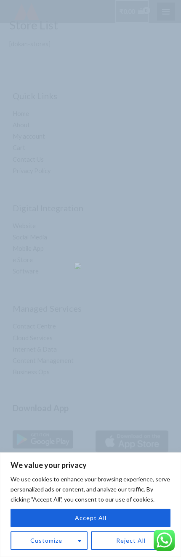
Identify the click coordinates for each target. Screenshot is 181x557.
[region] (90, 504)
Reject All (131, 540)
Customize (46, 540)
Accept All (90, 517)
